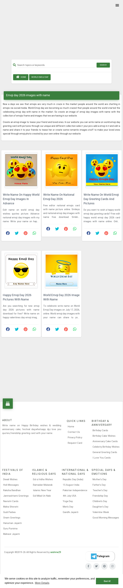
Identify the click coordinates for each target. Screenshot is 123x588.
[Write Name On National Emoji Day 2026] (61, 170)
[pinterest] (104, 566)
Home (23, 77)
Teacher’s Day (100, 490)
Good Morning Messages (106, 517)
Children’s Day (100, 501)
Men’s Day (68, 506)
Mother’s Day (99, 479)
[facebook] (88, 566)
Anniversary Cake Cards (105, 441)
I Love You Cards (102, 457)
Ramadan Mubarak (43, 484)
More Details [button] (42, 583)
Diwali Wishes (10, 479)
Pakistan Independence (75, 490)
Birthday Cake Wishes (104, 435)
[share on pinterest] (25, 234)
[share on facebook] (8, 234)
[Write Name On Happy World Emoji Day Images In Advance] (21, 170)
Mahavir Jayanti (11, 534)
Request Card (75, 442)
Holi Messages (11, 484)
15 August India (71, 484)
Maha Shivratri (10, 506)
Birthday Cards (100, 430)
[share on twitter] (16, 234)
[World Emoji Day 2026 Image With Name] (61, 270)
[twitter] (96, 566)
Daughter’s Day (100, 506)
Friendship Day (100, 495)
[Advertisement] (61, 30)
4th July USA (69, 495)
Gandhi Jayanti (70, 512)
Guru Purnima (10, 528)
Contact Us (74, 432)
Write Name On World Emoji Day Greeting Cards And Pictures (101, 199)
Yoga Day (68, 501)
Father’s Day (99, 484)
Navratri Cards (10, 501)
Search (103, 65)
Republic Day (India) (73, 479)
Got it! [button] (107, 581)
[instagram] (112, 566)
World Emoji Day (39, 77)
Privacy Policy (75, 437)
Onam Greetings (11, 517)
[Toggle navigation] (117, 5)
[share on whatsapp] (34, 234)
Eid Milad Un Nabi (42, 495)
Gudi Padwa (9, 512)
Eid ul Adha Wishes (43, 479)
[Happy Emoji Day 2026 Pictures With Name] (21, 270)
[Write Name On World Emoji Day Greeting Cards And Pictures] (102, 170)
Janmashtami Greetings (16, 495)
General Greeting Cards (105, 452)
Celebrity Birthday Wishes (106, 446)
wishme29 (55, 552)
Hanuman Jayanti (12, 523)
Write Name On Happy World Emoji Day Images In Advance (21, 199)
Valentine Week (101, 512)
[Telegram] (100, 556)
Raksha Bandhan (12, 490)
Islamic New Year (42, 490)
